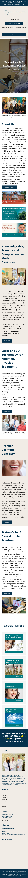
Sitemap (4, 806)
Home (3, 793)
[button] (14, 66)
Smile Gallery (5, 795)
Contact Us (4, 799)
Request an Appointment (14, 23)
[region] (14, 66)
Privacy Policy (5, 802)
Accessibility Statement (7, 804)
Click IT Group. (18, 875)
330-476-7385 (14, 19)
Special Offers (5, 797)
